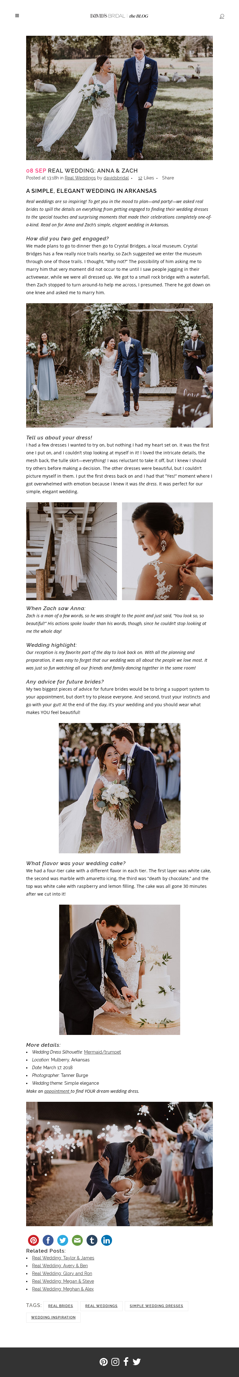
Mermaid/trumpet (102, 1052)
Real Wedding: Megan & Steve (63, 1281)
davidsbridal (116, 177)
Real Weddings (80, 177)
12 (146, 178)
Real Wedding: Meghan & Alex (63, 1289)
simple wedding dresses (156, 1306)
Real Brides (60, 1306)
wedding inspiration (53, 1317)
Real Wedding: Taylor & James (63, 1257)
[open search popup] (220, 16)
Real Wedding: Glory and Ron (62, 1273)
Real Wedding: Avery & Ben (60, 1265)
